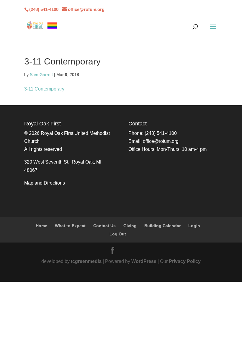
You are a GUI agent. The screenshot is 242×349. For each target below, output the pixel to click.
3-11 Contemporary (44, 88)
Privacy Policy (185, 261)
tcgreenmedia (86, 261)
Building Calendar (162, 225)
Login (194, 225)
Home (41, 225)
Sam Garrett (41, 74)
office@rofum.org (161, 141)
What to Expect (70, 225)
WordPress (143, 261)
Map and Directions (44, 182)
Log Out (117, 234)
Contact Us (104, 225)
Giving (130, 225)
